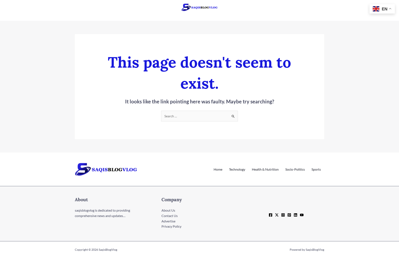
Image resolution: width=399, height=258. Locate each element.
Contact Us (169, 216)
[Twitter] (277, 215)
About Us (168, 210)
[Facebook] (270, 215)
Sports (316, 169)
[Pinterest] (289, 215)
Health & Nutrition (265, 169)
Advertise (168, 221)
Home (218, 169)
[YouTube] (302, 215)
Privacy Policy (171, 226)
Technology (237, 169)
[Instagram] (283, 215)
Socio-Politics (295, 169)
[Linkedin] (295, 215)
